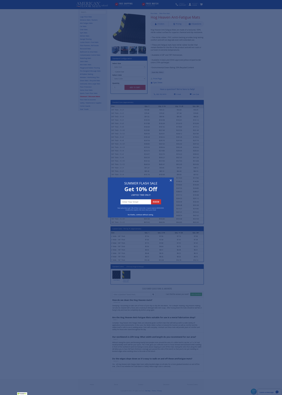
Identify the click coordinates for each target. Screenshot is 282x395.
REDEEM (156, 201)
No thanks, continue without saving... (141, 215)
